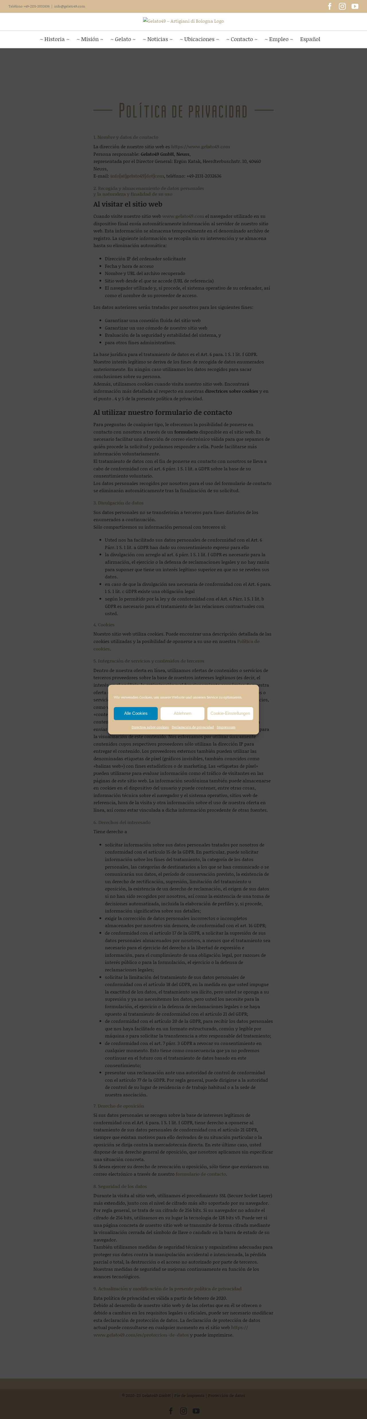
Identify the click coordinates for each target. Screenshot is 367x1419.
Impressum (226, 727)
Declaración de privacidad (193, 727)
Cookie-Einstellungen (230, 713)
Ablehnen (182, 713)
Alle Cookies (136, 713)
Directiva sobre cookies (150, 727)
